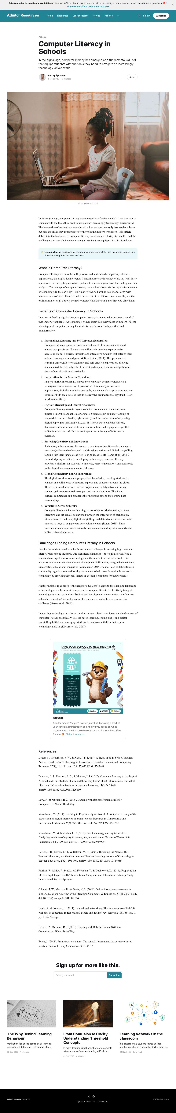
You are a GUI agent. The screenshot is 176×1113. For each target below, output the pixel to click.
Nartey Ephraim (57, 75)
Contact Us (102, 1101)
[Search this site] (138, 15)
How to (96, 15)
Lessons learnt (80, 15)
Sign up (80, 1101)
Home (50, 15)
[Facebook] (94, 1096)
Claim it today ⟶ (75, 734)
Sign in (146, 15)
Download (90, 1101)
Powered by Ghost (161, 1099)
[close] (172, 5)
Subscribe (161, 15)
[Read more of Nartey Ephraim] (42, 77)
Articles (109, 15)
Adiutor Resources (23, 15)
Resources (62, 15)
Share (132, 77)
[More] (118, 16)
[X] (89, 1096)
